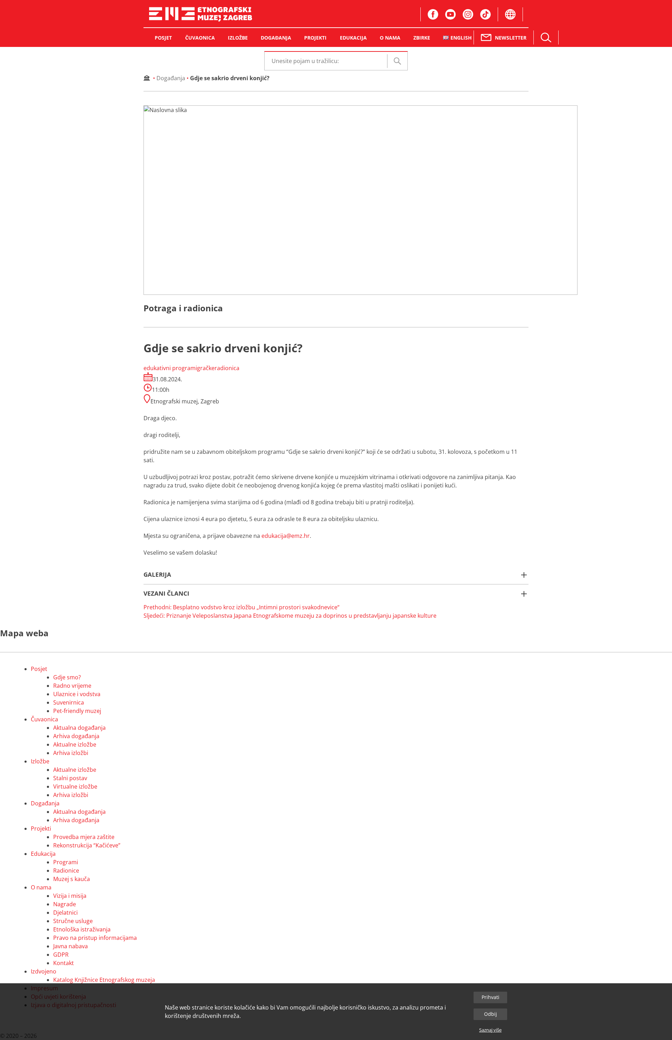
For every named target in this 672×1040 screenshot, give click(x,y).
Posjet (39, 669)
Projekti (41, 828)
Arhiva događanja (76, 736)
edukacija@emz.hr (285, 536)
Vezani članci (166, 593)
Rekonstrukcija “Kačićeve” (86, 845)
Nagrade (64, 904)
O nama (41, 887)
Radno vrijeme (72, 685)
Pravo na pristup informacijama (95, 938)
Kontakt (63, 963)
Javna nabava (70, 946)
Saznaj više (490, 1030)
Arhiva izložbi (70, 753)
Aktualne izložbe (74, 744)
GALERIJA (157, 574)
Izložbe (40, 761)
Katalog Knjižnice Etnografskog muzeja (104, 980)
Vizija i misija (69, 896)
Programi (65, 862)
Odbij (490, 1014)
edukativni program (170, 368)
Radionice (66, 870)
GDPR (61, 954)
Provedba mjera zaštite (83, 837)
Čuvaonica (44, 719)
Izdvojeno (43, 971)
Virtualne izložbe (75, 786)
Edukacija (43, 854)
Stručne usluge (73, 921)
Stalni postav (70, 778)
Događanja (170, 78)
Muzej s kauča (71, 879)
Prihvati (490, 997)
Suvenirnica (68, 702)
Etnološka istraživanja (82, 929)
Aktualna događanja (79, 728)
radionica (227, 368)
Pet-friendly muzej (77, 711)
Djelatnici (65, 912)
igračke (205, 368)
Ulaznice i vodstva (76, 694)
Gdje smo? (67, 677)
